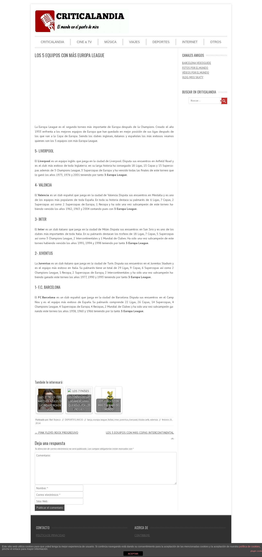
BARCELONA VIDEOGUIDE (196, 63)
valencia (154, 419)
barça (89, 419)
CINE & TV (84, 42)
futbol (110, 419)
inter (116, 419)
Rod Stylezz (55, 419)
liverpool (133, 419)
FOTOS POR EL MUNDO (195, 68)
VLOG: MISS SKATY (192, 77)
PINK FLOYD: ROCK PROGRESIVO (56, 432)
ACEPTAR (133, 553)
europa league (100, 419)
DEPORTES (160, 42)
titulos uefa (143, 419)
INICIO (80, 419)
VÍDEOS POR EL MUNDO (195, 72)
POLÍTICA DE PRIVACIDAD (50, 535)
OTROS (215, 42)
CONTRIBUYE (142, 535)
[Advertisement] (104, 91)
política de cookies (249, 546)
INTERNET (190, 42)
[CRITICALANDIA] (82, 32)
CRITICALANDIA (52, 42)
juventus (124, 419)
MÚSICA (110, 42)
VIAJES (134, 42)
